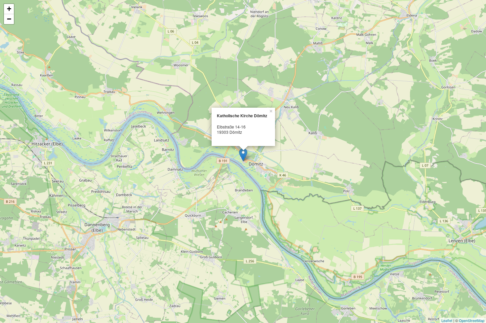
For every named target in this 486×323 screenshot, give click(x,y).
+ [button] (9, 9)
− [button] (9, 19)
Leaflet (446, 320)
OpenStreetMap (471, 320)
